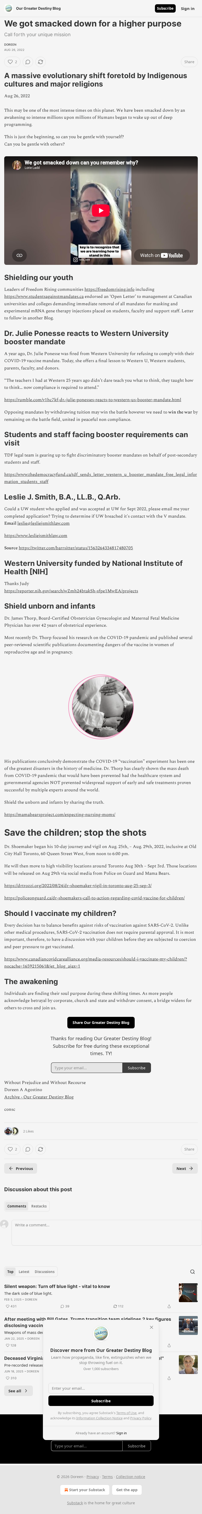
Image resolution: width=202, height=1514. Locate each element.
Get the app (127, 1489)
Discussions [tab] (44, 1271)
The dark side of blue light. (28, 1293)
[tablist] (27, 1206)
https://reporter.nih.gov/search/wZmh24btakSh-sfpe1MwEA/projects (71, 591)
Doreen (10, 44)
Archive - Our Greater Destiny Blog (39, 1097)
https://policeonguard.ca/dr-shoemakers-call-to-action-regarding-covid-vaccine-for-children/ (94, 898)
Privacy (93, 1476)
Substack (75, 1502)
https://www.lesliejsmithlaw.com (35, 535)
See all (14, 1390)
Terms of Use (126, 1412)
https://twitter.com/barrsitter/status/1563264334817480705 (76, 548)
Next (181, 1168)
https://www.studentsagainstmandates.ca (44, 296)
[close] (151, 1327)
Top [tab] (10, 1271)
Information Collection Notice (99, 1418)
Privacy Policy (140, 1418)
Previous (24, 1168)
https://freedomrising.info (109, 289)
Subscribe (165, 8)
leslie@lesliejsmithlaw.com (43, 523)
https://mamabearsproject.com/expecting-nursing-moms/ (59, 814)
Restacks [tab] (39, 1206)
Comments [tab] (16, 1206)
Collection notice (130, 1476)
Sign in (188, 8)
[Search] (192, 1271)
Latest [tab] (24, 1271)
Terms (107, 1476)
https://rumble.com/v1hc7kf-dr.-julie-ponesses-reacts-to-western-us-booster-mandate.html (92, 399)
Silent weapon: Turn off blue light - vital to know (57, 1286)
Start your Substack (87, 1489)
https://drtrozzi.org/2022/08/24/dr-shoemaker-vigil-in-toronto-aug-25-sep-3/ (78, 885)
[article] (101, 1296)
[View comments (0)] (28, 62)
